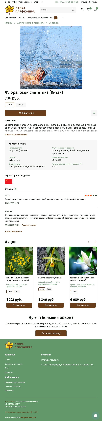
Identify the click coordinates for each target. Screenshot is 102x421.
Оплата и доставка (12, 386)
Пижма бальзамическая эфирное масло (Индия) (17, 279)
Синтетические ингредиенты (30, 23)
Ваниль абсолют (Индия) (49, 278)
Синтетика (53, 23)
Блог (36, 2)
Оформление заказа (22, 2)
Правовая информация (15, 382)
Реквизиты (9, 391)
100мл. (21, 105)
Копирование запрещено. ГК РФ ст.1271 (21, 412)
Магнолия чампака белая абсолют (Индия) (82, 279)
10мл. (9, 105)
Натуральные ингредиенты (40, 18)
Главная (8, 23)
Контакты (9, 372)
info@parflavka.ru (89, 2)
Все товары (10, 18)
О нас (7, 2)
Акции (22, 18)
